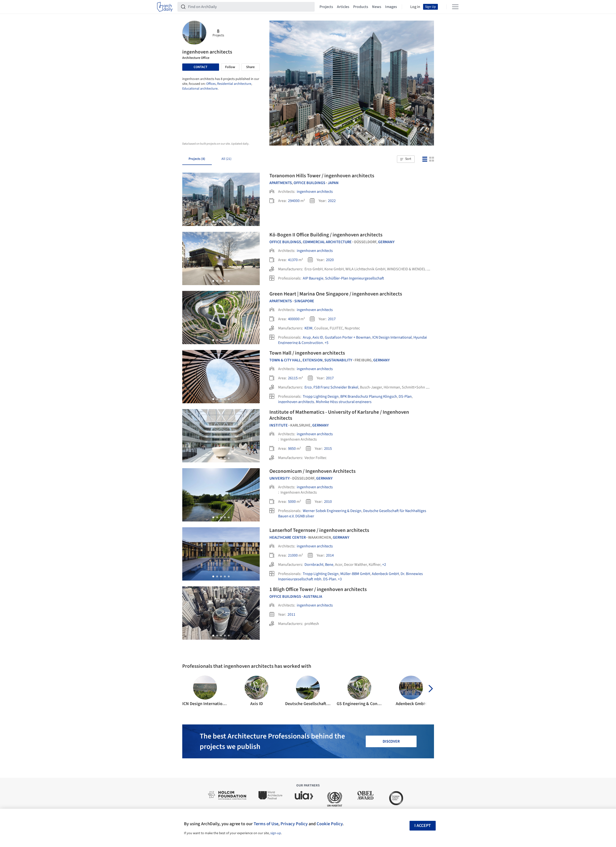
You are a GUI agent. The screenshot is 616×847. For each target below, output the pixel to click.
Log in (415, 6)
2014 (330, 555)
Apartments (280, 183)
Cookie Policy (329, 824)
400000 (294, 319)
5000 (292, 501)
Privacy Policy (294, 824)
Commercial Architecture (327, 242)
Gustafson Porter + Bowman (348, 337)
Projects (326, 6)
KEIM (308, 328)
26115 (293, 378)
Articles (343, 6)
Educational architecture (200, 88)
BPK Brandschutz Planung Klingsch (368, 396)
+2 (384, 564)
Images (391, 6)
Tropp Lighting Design (321, 396)
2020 (330, 260)
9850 (292, 448)
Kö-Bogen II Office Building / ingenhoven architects (325, 234)
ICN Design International (392, 337)
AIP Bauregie (313, 278)
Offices (211, 83)
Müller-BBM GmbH (355, 573)
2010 (328, 501)
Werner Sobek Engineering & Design (332, 510)
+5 (326, 342)
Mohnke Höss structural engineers (344, 401)
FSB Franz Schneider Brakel (335, 387)
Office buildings (309, 183)
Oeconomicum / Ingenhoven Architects (312, 471)
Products (360, 6)
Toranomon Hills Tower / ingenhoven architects (321, 175)
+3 (340, 579)
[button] (405, 159)
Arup (307, 337)
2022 (332, 200)
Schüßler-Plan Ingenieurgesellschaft (354, 278)
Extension (313, 360)
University (279, 478)
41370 (293, 260)
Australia (313, 596)
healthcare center (287, 537)
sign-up (275, 833)
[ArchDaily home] (165, 7)
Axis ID (317, 337)
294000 (294, 200)
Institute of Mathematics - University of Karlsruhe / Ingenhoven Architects (339, 415)
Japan (333, 183)
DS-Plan (405, 396)
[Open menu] (455, 7)
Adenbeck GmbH (385, 573)
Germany (386, 242)
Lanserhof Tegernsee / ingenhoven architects (319, 530)
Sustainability (338, 360)
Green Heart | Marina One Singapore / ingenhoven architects (335, 293)
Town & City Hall (285, 360)
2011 (291, 614)
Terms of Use (266, 824)
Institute (278, 425)
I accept (422, 826)
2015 (328, 448)
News (376, 6)
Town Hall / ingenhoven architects (307, 353)
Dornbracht (313, 564)
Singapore (304, 301)
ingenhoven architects (315, 191)
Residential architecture (234, 83)
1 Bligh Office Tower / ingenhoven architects (318, 589)
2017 (332, 319)
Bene (329, 564)
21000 (293, 555)
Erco (308, 387)
